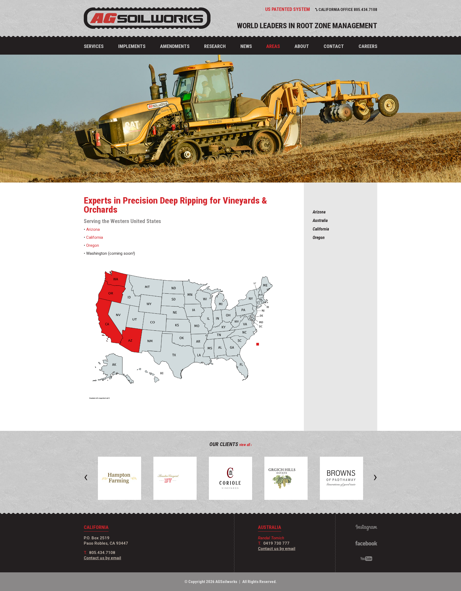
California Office (348, 9)
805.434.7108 (102, 552)
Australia (320, 220)
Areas (273, 46)
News (246, 46)
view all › (245, 445)
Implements (131, 46)
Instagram (366, 528)
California (321, 229)
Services (94, 46)
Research (215, 46)
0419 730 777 (276, 543)
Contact (334, 46)
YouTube (366, 559)
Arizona (319, 211)
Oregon (319, 237)
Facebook (366, 543)
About (302, 46)
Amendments (174, 46)
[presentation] (86, 477)
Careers (368, 46)
